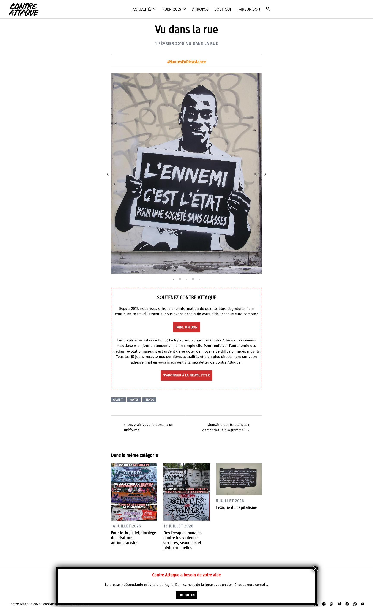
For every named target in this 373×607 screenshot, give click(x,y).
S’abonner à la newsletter (186, 375)
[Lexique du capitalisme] (239, 479)
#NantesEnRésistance (186, 61)
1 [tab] (173, 279)
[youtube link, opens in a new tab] (362, 604)
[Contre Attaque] (24, 9)
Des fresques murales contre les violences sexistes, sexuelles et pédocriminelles (182, 540)
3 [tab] (186, 279)
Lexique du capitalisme (236, 507)
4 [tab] (193, 279)
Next (265, 174)
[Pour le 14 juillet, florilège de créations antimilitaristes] (134, 491)
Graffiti (118, 399)
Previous (108, 174)
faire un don (186, 327)
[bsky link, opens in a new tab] (339, 604)
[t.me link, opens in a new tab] (324, 604)
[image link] (186, 173)
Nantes (134, 399)
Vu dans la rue (202, 43)
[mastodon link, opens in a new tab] (331, 604)
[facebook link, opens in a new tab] (347, 604)
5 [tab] (199, 279)
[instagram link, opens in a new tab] (355, 604)
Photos (149, 399)
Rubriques (172, 9)
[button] (268, 8)
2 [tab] (180, 279)
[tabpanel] (186, 173)
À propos (200, 9)
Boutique (222, 9)
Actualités (142, 9)
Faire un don (248, 9)
